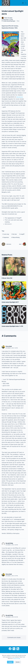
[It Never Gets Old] (14, 266)
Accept (10, 662)
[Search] (25, 2)
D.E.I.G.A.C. (20, 97)
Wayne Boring (15, 237)
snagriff (21, 234)
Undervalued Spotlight (9, 21)
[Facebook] (10, 648)
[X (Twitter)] (14, 648)
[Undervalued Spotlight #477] (14, 290)
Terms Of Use (16, 658)
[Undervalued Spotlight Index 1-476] (14, 314)
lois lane (14, 234)
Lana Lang (6, 234)
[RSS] (17, 648)
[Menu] (23, 3)
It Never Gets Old (7, 278)
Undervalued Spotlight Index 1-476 (12, 326)
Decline (17, 662)
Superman (6, 237)
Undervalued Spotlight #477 (10, 302)
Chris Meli (9, 346)
